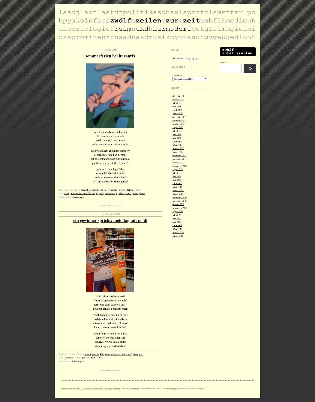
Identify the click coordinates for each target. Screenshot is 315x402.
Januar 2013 (177, 113)
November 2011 (179, 158)
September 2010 (179, 207)
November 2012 (179, 120)
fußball (95, 189)
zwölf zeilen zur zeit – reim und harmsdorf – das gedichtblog (90, 388)
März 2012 (177, 144)
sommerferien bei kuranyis (110, 56)
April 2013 (177, 109)
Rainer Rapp (172, 388)
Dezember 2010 (179, 197)
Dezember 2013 (179, 96)
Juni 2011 (176, 176)
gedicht (103, 189)
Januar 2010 (177, 235)
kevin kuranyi (111, 193)
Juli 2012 (176, 130)
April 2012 (177, 141)
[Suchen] (250, 68)
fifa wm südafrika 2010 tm (82, 193)
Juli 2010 (176, 214)
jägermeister (69, 357)
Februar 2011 (178, 190)
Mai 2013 (176, 106)
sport (138, 189)
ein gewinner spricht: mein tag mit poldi (110, 220)
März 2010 (177, 228)
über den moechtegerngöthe (185, 58)
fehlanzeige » (78, 196)
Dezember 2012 (179, 117)
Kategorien (177, 75)
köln (102, 354)
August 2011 (177, 169)
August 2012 (177, 127)
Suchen (223, 62)
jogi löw (100, 193)
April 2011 (177, 183)
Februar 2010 (178, 232)
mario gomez (139, 193)
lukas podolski (124, 193)
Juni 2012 (176, 134)
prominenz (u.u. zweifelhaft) (121, 189)
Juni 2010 (176, 218)
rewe (99, 357)
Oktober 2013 (178, 99)
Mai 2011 (176, 179)
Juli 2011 (176, 173)
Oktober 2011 (178, 162)
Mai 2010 (176, 221)
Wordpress (134, 388)
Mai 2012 (176, 137)
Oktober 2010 (178, 204)
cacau (66, 193)
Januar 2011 (177, 193)
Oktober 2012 (178, 123)
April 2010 (177, 225)
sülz (141, 354)
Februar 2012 (178, 148)
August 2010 (177, 211)
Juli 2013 (176, 102)
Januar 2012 (177, 152)
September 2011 (179, 165)
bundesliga (86, 189)
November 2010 (179, 200)
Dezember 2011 (179, 155)
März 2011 (177, 186)
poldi (93, 357)
